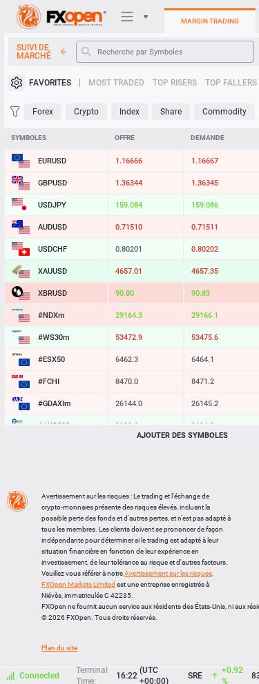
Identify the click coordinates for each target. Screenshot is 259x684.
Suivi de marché (34, 52)
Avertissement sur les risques (168, 573)
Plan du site (59, 648)
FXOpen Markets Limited (78, 584)
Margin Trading (210, 21)
